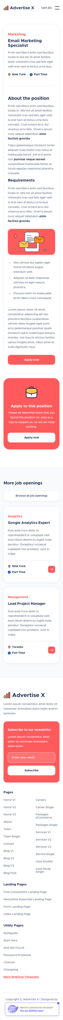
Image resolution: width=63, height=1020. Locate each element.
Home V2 (10, 807)
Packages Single (46, 825)
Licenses (9, 962)
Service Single (45, 854)
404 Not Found (14, 947)
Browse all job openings (31, 495)
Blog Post (10, 873)
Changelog (11, 969)
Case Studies (44, 861)
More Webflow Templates (21, 977)
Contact (9, 843)
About (8, 821)
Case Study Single (43, 870)
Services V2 (43, 839)
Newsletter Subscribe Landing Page (27, 899)
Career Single (45, 807)
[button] (57, 8)
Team (7, 829)
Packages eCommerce (44, 816)
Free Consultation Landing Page (25, 892)
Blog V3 (9, 865)
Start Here (10, 940)
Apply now (31, 359)
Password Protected (17, 955)
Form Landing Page (17, 906)
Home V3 (10, 814)
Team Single (12, 836)
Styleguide (11, 933)
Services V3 (43, 846)
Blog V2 (9, 858)
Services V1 (43, 832)
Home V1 (9, 800)
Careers (41, 800)
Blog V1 (8, 851)
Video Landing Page (17, 914)
